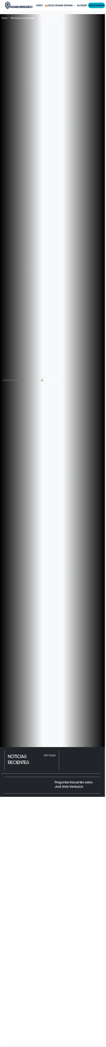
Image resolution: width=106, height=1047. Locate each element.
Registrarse (96, 5)
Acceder (82, 5)
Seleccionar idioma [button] (60, 5)
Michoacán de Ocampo (23, 18)
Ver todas (50, 755)
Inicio (4, 18)
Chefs (39, 5)
